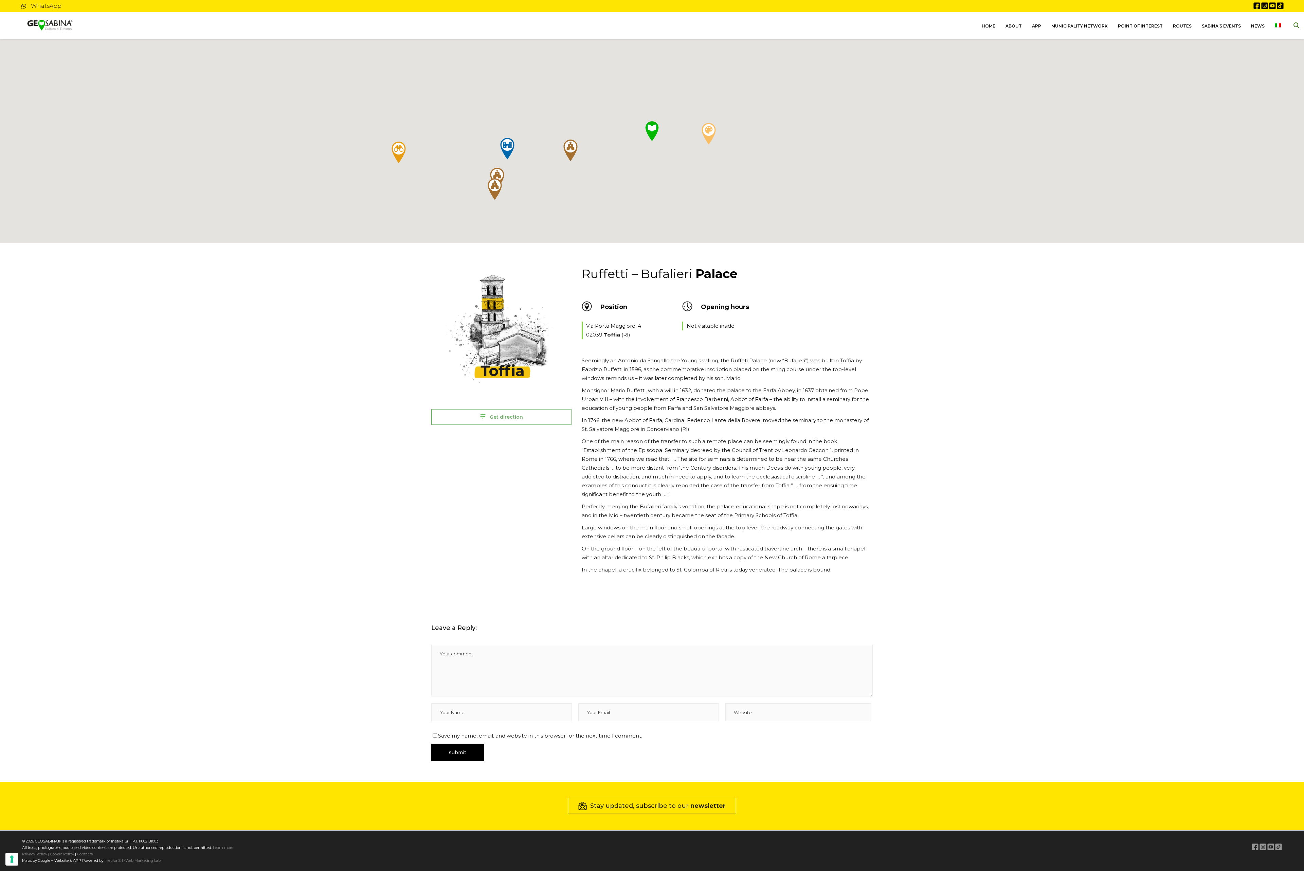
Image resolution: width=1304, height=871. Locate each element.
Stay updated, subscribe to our (658, 806)
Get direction (505, 417)
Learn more (223, 847)
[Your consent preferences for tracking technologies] (11, 859)
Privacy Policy (34, 854)
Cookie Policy (62, 854)
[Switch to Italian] (1278, 25)
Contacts (84, 854)
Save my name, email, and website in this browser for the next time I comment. (540, 735)
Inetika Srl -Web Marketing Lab (133, 860)
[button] (507, 149)
